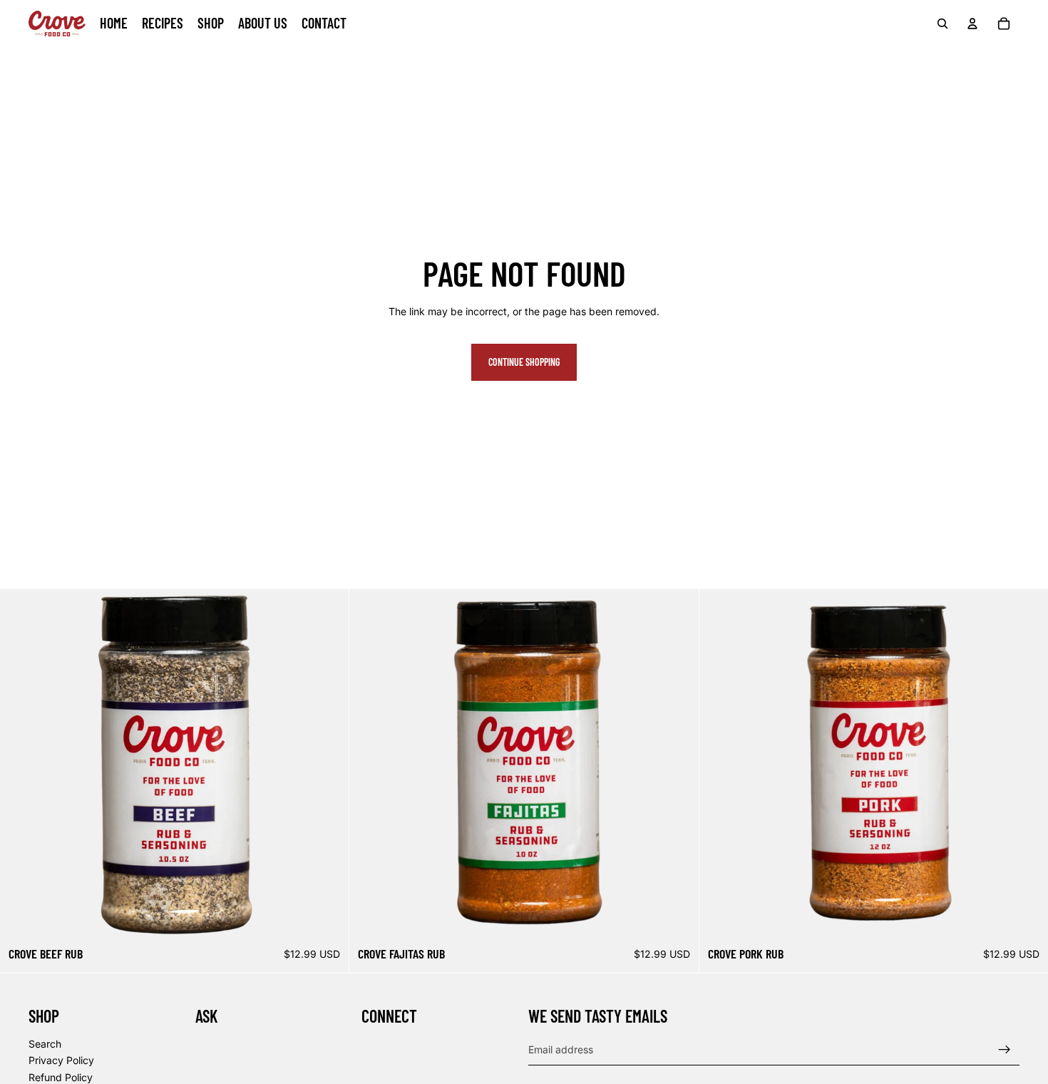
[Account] (972, 23)
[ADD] (327, 917)
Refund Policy (61, 1077)
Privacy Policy (61, 1061)
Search (45, 1044)
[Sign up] (1004, 1050)
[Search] (942, 23)
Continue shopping (524, 362)
